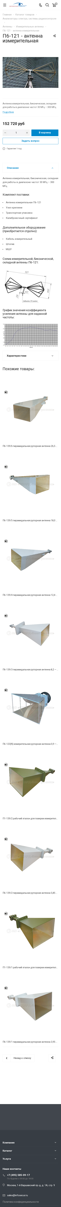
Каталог (7, 1150)
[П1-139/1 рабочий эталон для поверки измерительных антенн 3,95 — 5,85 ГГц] (30, 931)
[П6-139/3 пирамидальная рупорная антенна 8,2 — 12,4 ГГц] (30, 633)
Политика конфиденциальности (21, 1201)
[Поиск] (47, 5)
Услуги (7, 1158)
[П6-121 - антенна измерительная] (30, 72)
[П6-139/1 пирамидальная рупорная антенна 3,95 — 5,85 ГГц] (30, 1005)
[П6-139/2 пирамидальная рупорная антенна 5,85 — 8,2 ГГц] (30, 856)
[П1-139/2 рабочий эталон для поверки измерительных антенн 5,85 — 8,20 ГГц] (30, 782)
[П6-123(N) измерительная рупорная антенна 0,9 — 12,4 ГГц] (30, 708)
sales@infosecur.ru (17, 1195)
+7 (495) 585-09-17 (18, 1175)
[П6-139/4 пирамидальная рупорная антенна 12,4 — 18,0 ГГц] (30, 558)
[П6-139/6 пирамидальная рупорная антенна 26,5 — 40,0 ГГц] (30, 409)
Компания (8, 1142)
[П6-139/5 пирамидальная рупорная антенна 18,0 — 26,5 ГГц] (30, 484)
